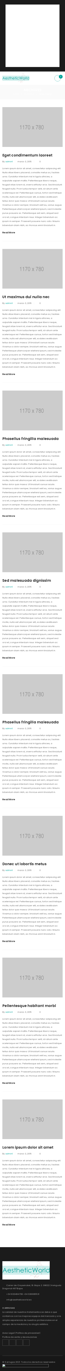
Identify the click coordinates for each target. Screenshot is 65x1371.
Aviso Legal (8, 1332)
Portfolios (29, 94)
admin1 (9, 161)
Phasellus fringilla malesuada (30, 438)
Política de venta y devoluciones (19, 1337)
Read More (8, 232)
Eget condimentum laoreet (27, 155)
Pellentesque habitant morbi (29, 1005)
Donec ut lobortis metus (24, 864)
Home (16, 94)
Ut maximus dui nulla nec (26, 297)
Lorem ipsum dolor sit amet (27, 1147)
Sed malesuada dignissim (26, 580)
